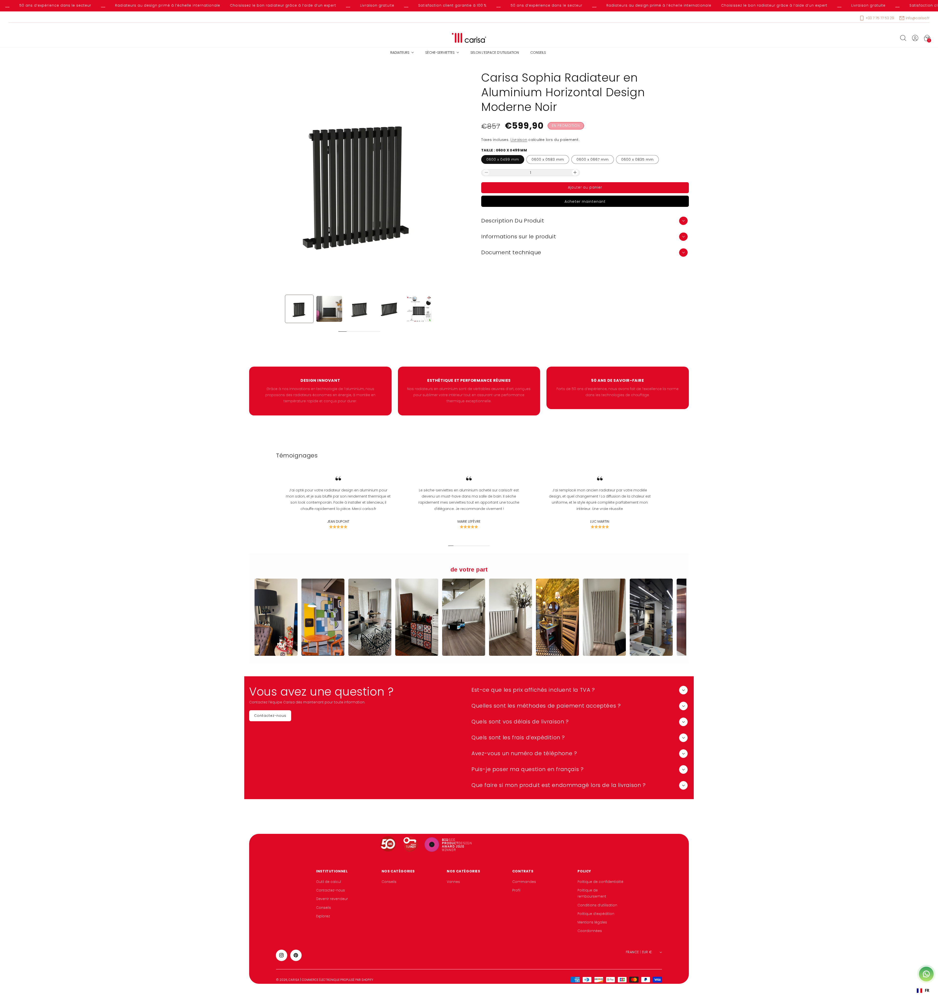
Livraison (519, 139)
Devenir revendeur (332, 899)
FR (927, 990)
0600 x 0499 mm (502, 159)
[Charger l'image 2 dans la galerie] (329, 309)
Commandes (524, 881)
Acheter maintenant (585, 201)
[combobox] (923, 990)
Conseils (323, 907)
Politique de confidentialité (600, 881)
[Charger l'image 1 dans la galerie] (299, 309)
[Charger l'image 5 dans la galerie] (419, 309)
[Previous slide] (333, 332)
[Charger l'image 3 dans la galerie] (359, 309)
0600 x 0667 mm (592, 159)
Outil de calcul (328, 881)
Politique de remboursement (591, 893)
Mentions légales (592, 922)
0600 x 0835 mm (637, 159)
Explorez (323, 916)
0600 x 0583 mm (548, 159)
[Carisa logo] (469, 38)
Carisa (293, 980)
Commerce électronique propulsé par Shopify (337, 980)
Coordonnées (589, 930)
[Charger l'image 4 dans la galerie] (389, 309)
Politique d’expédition (595, 913)
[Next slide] (385, 332)
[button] (903, 37)
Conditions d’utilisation (597, 905)
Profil (516, 890)
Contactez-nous (330, 890)
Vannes (453, 881)
